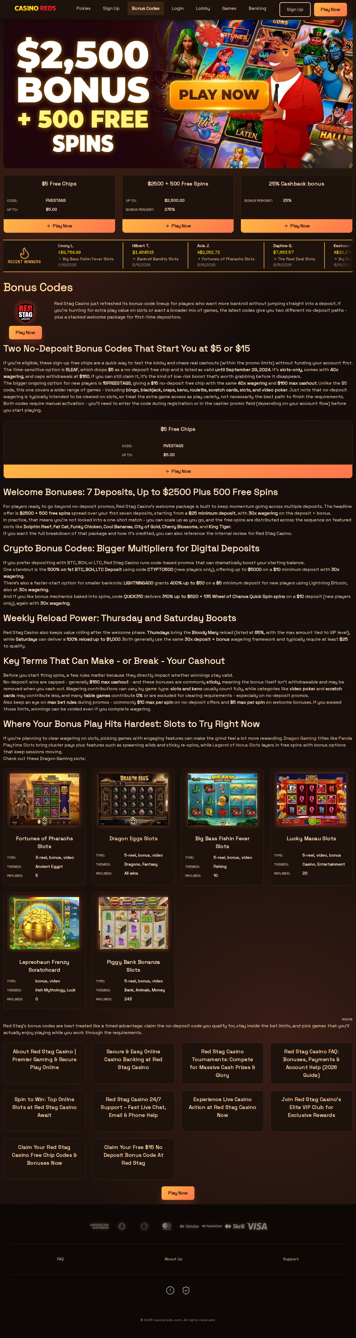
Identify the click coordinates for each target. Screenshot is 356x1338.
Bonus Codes (146, 8)
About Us (173, 1258)
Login (178, 8)
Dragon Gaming (300, 738)
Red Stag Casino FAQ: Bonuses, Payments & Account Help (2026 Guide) (311, 1063)
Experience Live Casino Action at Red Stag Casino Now (222, 1107)
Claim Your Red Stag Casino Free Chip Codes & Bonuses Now (44, 1155)
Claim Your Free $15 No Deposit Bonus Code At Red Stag (134, 1155)
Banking (257, 8)
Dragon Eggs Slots (133, 838)
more (347, 1019)
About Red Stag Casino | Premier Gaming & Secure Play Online (44, 1059)
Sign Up (111, 8)
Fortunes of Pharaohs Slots (214, 258)
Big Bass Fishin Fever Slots (74, 258)
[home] (37, 15)
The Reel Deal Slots (283, 258)
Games (229, 8)
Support (291, 1258)
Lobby (203, 8)
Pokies (84, 8)
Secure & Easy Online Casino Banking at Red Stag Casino (133, 1059)
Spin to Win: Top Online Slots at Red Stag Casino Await (44, 1107)
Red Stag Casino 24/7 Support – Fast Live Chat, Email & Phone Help (133, 1107)
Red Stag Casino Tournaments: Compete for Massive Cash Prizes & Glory (222, 1063)
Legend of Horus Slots (236, 745)
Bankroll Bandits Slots (144, 258)
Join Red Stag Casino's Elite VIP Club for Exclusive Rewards (311, 1107)
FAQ (60, 1258)
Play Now (330, 9)
